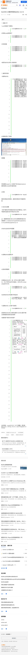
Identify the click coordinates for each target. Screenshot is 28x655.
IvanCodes (3, 476)
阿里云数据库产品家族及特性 (7, 584)
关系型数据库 (20, 432)
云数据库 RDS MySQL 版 (11, 432)
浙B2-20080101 (15, 649)
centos (2, 619)
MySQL (7, 434)
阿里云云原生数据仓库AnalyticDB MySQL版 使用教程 (13, 579)
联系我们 (14, 638)
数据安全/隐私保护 (19, 434)
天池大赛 (10, 641)
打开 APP (24, 2)
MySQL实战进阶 (5, 582)
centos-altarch (4, 625)
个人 (26, 8)
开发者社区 (6, 641)
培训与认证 (15, 641)
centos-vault (4, 622)
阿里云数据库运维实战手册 (7, 602)
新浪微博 (8, 634)
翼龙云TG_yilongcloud (5, 517)
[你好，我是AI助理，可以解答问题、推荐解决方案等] (19, 5)
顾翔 (2, 509)
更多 (2, 594)
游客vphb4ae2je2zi (5, 525)
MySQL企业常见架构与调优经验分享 (9, 576)
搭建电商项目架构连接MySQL (8, 605)
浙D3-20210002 (14, 651)
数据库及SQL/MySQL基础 (7, 587)
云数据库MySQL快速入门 (7, 590)
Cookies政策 (13, 646)
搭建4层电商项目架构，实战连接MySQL (10, 607)
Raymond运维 (4, 468)
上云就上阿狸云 (4, 533)
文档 (2, 641)
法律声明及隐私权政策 (5, 646)
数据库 (12, 434)
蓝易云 (2, 485)
